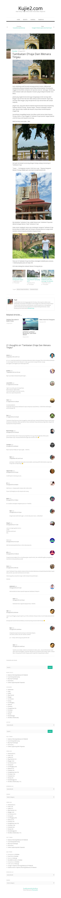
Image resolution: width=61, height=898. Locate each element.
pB (6, 483)
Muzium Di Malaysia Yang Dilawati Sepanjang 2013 (33, 279)
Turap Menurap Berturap (19, 28)
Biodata (25, 19)
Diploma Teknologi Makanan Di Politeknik (18, 675)
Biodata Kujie (31, 308)
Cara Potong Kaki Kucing (14, 677)
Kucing (9, 700)
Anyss (7, 400)
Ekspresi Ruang (9, 430)
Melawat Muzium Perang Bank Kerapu (18, 278)
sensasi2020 (9, 383)
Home (18, 19)
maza (7, 566)
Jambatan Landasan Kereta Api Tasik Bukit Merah (29, 333)
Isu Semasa (11, 699)
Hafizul (8, 355)
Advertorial (10, 689)
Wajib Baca (41, 19)
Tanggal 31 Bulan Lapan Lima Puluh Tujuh (42, 28)
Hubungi (33, 19)
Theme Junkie (35, 890)
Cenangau (8, 444)
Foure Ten (10, 856)
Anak (9, 691)
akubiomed (12, 586)
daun (7, 415)
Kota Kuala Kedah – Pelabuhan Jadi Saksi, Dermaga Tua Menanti (47, 279)
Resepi (9, 714)
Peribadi (10, 712)
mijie (7, 611)
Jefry (7, 552)
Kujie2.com (30, 8)
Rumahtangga (11, 715)
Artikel (9, 693)
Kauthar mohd (11, 867)
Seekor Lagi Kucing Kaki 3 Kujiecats (16, 682)
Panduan (10, 706)
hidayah (8, 523)
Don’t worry (10, 680)
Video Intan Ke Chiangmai (47, 319)
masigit (9, 865)
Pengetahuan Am (12, 708)
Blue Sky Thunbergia (13, 678)
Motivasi (10, 704)
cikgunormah (9, 470)
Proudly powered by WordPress (30, 888)
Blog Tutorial (11, 695)
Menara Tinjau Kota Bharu (23, 289)
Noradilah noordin (12, 860)
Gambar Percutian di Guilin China (12, 320)
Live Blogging (11, 702)
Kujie (15, 300)
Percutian (14, 51)
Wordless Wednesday (13, 717)
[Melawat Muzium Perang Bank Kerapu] (19, 273)
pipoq (7, 498)
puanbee (8, 370)
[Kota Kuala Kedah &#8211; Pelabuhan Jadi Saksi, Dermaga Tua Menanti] (47, 273)
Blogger (10, 697)
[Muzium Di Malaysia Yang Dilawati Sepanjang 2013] (33, 273)
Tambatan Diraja (34, 289)
